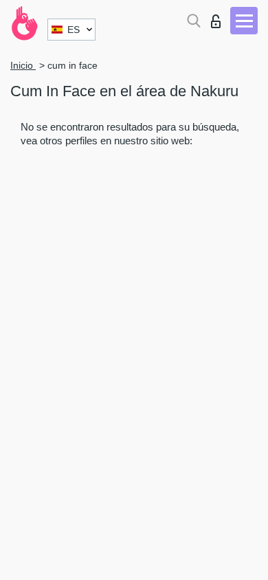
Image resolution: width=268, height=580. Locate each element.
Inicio (23, 65)
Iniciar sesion (219, 17)
